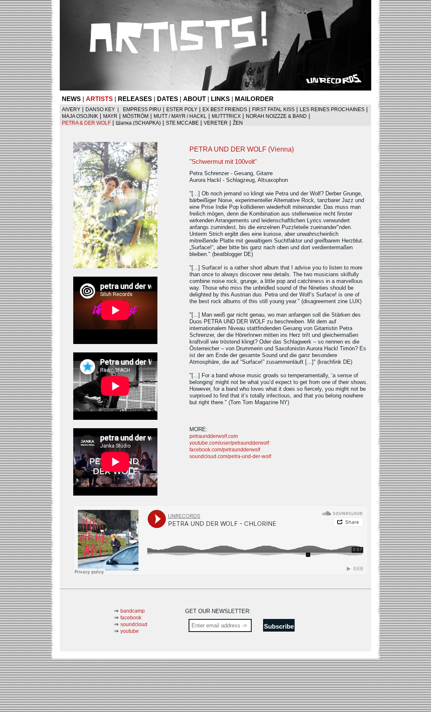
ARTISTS (99, 98)
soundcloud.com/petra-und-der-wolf (230, 456)
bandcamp (132, 611)
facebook (130, 618)
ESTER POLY (181, 109)
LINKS (220, 98)
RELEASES (135, 98)
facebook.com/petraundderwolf (224, 450)
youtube (129, 631)
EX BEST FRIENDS (224, 109)
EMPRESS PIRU (142, 109)
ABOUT (194, 98)
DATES (167, 98)
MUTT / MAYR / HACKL (180, 116)
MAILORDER (254, 98)
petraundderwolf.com (213, 436)
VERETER (216, 123)
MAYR (110, 116)
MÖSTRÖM (135, 116)
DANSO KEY (100, 109)
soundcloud (133, 624)
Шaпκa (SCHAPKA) (138, 123)
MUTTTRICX (226, 116)
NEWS (71, 98)
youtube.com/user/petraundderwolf (229, 443)
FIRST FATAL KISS (273, 109)
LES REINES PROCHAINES (332, 109)
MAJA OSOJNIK (80, 116)
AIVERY (71, 109)
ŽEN (238, 123)
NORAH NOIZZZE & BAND (276, 116)
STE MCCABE (182, 123)
